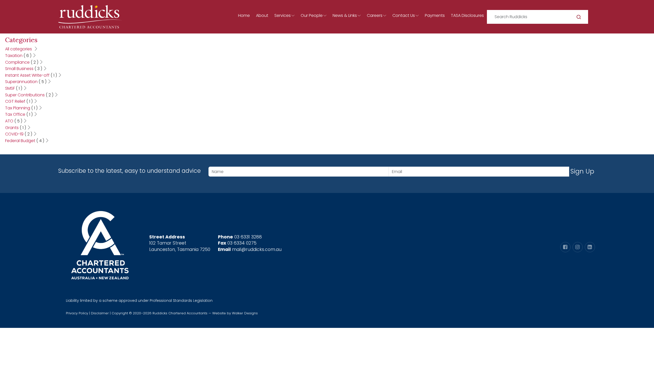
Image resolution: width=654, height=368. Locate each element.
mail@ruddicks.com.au (257, 249)
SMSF (13, 88)
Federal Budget (24, 141)
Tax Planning (21, 108)
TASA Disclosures (467, 15)
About (262, 15)
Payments (435, 15)
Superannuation (25, 82)
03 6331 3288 (248, 237)
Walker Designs (245, 313)
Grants (15, 128)
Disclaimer (100, 313)
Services (282, 15)
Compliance (21, 62)
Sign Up (582, 171)
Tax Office (19, 114)
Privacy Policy (77, 313)
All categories (19, 49)
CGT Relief (19, 101)
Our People (312, 15)
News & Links (345, 15)
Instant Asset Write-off (31, 75)
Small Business (23, 69)
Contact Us (403, 15)
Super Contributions (29, 95)
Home (244, 15)
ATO (13, 121)
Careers (374, 15)
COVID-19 (18, 134)
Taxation (18, 56)
